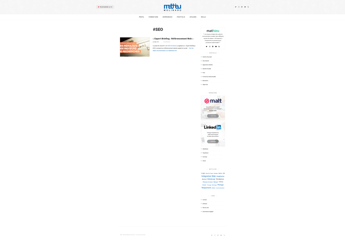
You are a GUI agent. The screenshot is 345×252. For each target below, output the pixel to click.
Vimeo (204, 161)
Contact (205, 200)
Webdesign (211, 179)
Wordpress (220, 179)
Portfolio (181, 17)
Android (204, 179)
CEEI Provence (171, 46)
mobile (213, 188)
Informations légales (208, 211)
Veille (203, 17)
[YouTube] (245, 7)
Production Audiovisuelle (209, 76)
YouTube (205, 157)
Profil (141, 17)
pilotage (220, 185)
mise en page (209, 173)
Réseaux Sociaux (208, 182)
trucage (209, 185)
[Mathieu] (213, 31)
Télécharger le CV (106, 7)
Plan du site (206, 207)
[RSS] (248, 7)
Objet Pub (205, 84)
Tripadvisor (205, 153)
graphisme (220, 176)
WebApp (216, 173)
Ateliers (193, 17)
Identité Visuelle (207, 69)
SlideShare (205, 149)
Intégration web (209, 176)
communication (220, 188)
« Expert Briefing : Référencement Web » (173, 38)
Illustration (205, 80)
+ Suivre (213, 116)
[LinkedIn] (242, 7)
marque (215, 182)
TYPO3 (221, 182)
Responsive (206, 187)
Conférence (166, 42)
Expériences (167, 17)
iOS (224, 173)
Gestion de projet (207, 57)
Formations (153, 17)
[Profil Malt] (213, 101)
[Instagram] (239, 7)
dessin (204, 185)
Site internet (206, 61)
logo (203, 173)
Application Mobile (208, 65)
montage (214, 185)
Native (220, 173)
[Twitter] (236, 7)
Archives (205, 204)
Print (204, 73)
